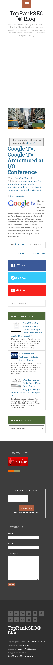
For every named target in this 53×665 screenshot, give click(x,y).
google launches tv (17, 184)
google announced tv (31, 181)
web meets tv (14, 190)
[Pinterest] (41, 613)
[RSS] (35, 619)
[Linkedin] (10, 619)
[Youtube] (28, 613)
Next (41, 125)
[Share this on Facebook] (15, 244)
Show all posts (33, 143)
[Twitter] (16, 613)
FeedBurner (33, 512)
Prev (35, 125)
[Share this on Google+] (22, 244)
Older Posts (39, 253)
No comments (17, 196)
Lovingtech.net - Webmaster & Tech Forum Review (28, 357)
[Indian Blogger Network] (18, 465)
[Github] (22, 619)
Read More (35, 245)
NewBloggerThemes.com (20, 656)
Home (21, 253)
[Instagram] (35, 613)
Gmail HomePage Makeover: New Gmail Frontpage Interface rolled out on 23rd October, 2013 (26, 329)
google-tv (23, 187)
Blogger (25, 645)
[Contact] (28, 619)
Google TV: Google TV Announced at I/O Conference (25, 160)
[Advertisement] (26, 72)
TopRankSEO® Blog (26, 16)
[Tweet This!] (18, 244)
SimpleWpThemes (27, 649)
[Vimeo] (16, 619)
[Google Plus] (22, 613)
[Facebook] (10, 613)
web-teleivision (28, 190)
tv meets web (34, 187)
